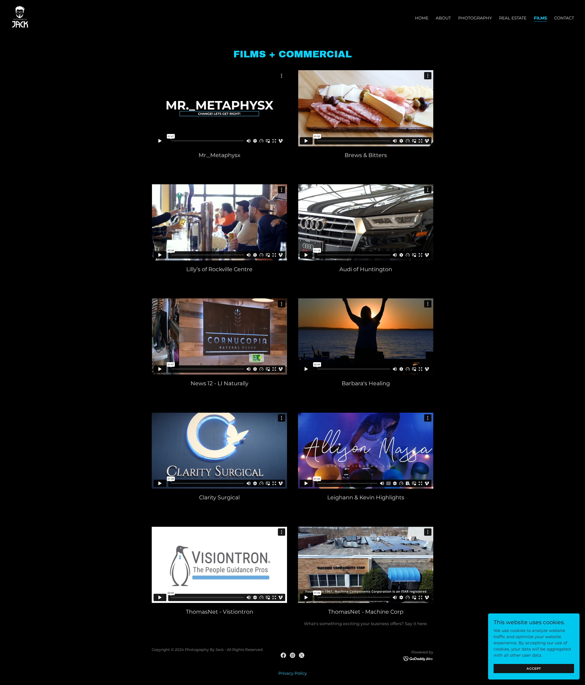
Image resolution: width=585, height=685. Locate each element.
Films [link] (540, 18)
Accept (533, 668)
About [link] (443, 18)
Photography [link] (475, 18)
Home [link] (421, 18)
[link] (20, 17)
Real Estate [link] (512, 18)
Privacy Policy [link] (292, 673)
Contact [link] (564, 18)
